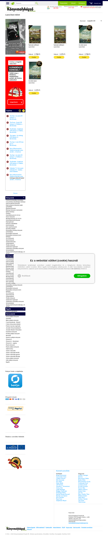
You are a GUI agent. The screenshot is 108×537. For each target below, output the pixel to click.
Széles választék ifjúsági (13, 356)
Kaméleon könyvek (11, 331)
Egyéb (8, 362)
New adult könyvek (11, 227)
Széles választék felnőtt (12, 352)
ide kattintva (75, 269)
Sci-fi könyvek (10, 238)
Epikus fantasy (10, 212)
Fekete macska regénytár (13, 326)
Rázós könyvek (10, 345)
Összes (15, 193)
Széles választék (11, 350)
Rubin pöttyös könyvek (12, 347)
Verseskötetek (10, 250)
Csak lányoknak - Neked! (13, 322)
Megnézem (14, 102)
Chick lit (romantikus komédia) (14, 200)
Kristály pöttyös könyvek (13, 333)
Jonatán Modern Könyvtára (13, 330)
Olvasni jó (9, 339)
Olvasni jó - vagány (11, 343)
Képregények (10, 222)
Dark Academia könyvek (13, 203)
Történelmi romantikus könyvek (15, 248)
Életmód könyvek (11, 208)
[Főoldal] (12, 3)
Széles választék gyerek (13, 354)
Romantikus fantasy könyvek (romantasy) (14, 231)
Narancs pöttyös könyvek (13, 337)
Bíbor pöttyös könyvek (12, 320)
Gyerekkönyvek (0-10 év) (13, 215)
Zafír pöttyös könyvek (12, 360)
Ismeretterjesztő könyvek (13, 220)
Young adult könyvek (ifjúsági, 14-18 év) (15, 252)
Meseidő (8, 335)
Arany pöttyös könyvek (12, 316)
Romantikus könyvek (12, 233)
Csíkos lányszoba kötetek (13, 324)
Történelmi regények (12, 247)
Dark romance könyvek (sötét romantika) (14, 206)
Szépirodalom (10, 243)
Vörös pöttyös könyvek (12, 358)
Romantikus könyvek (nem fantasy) (13, 235)
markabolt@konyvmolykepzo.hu (78, 523)
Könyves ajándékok (11, 223)
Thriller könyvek (10, 245)
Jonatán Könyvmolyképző (13, 328)
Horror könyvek (10, 217)
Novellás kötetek (10, 228)
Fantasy (8, 213)
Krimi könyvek (10, 225)
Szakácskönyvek (11, 241)
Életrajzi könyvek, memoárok (14, 210)
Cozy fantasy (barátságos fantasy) (15, 202)
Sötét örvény (9, 349)
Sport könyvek (10, 240)
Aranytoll (8, 318)
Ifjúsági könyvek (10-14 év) (13, 218)
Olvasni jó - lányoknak (12, 341)
